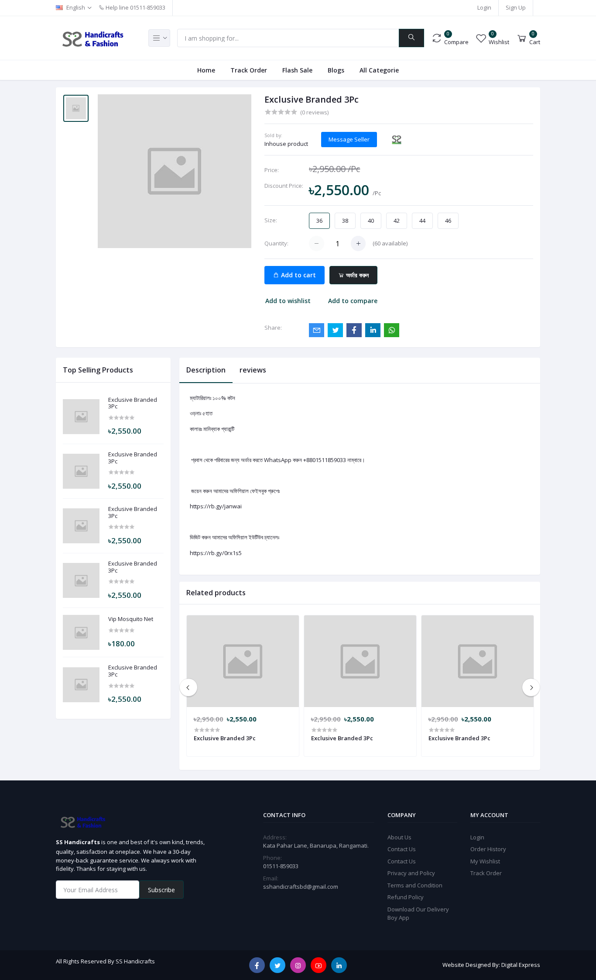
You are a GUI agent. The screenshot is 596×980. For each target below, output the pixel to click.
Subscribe (161, 890)
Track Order (248, 70)
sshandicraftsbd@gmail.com (300, 886)
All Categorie (379, 70)
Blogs (336, 70)
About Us (399, 837)
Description (206, 370)
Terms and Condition (414, 885)
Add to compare (352, 301)
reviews (253, 370)
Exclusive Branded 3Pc (132, 403)
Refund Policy (405, 897)
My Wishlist (485, 861)
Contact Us (401, 849)
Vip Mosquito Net (130, 619)
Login (484, 7)
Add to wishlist (288, 301)
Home (206, 70)
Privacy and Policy (411, 873)
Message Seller (349, 139)
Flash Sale (297, 70)
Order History (488, 849)
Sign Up (516, 7)
